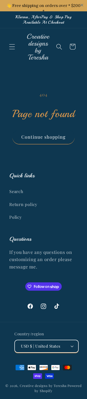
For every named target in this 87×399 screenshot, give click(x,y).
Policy (15, 217)
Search (16, 191)
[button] (12, 46)
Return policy (23, 204)
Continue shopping (43, 137)
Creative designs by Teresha (43, 385)
